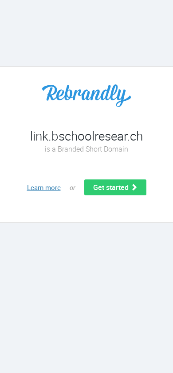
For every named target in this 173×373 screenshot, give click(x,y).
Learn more (44, 187)
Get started (111, 187)
